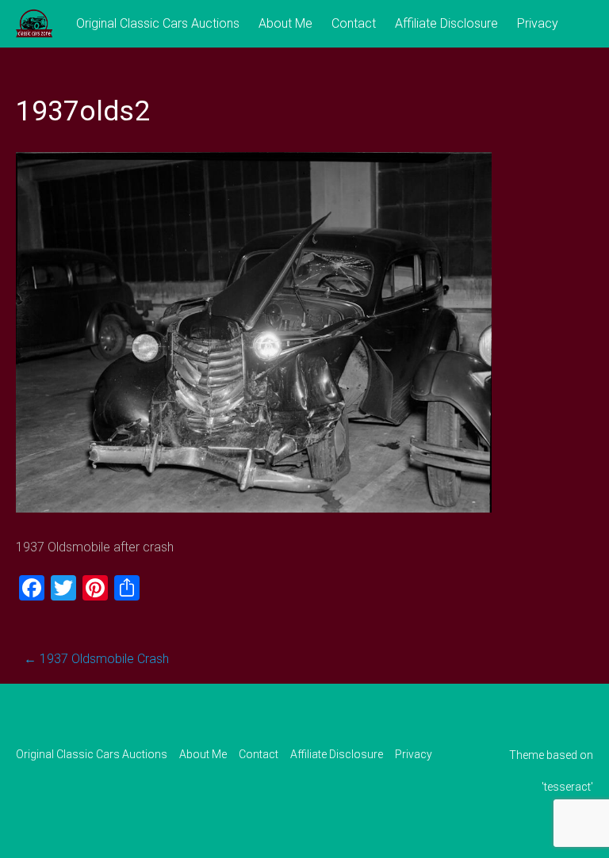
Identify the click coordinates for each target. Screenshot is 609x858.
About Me (285, 23)
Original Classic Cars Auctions (157, 23)
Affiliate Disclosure (446, 23)
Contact (353, 23)
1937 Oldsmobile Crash (96, 658)
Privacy (537, 23)
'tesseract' (567, 786)
